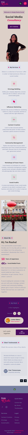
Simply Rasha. (19, 430)
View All (9, 313)
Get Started (14, 26)
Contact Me (17, 432)
